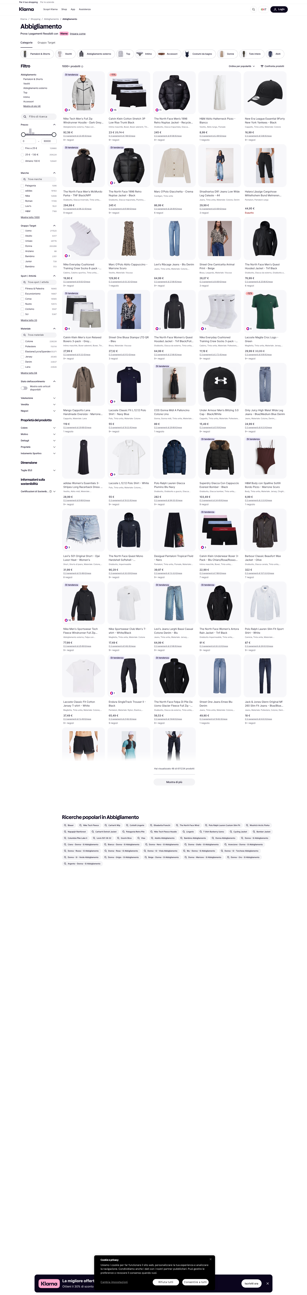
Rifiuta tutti (165, 1282)
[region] (154, 1272)
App (73, 9)
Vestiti (26, 83)
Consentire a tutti (195, 1282)
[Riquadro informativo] (82, 66)
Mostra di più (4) (32, 106)
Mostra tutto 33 (29, 320)
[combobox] (241, 66)
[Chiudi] (210, 1259)
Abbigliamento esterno (35, 88)
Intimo (26, 97)
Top (25, 92)
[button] (263, 9)
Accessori (28, 101)
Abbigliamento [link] (51, 19)
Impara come (78, 33)
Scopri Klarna (50, 9)
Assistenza (85, 9)
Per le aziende (47, 2)
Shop (64, 9)
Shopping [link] (35, 19)
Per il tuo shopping (28, 2)
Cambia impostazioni (114, 1282)
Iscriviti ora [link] (251, 1283)
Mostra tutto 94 (29, 373)
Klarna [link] (23, 19)
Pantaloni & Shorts (33, 79)
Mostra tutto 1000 (30, 217)
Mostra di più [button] (174, 782)
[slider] (23, 134)
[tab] (26, 42)
